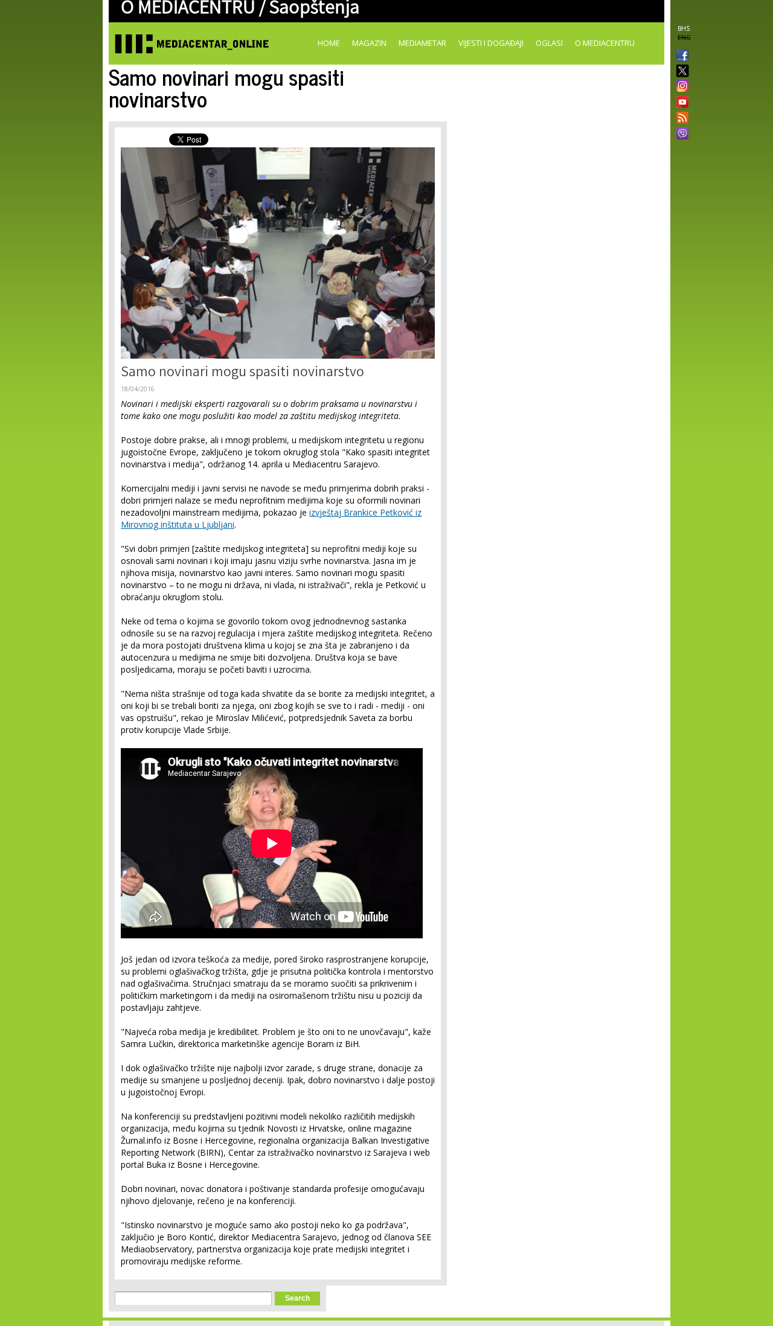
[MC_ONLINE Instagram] (680, 87)
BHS (684, 28)
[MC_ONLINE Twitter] (680, 71)
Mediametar (422, 42)
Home (329, 42)
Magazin (369, 42)
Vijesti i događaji (491, 42)
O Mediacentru (605, 42)
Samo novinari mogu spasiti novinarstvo (242, 373)
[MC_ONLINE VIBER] (680, 134)
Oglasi (549, 42)
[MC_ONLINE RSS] (680, 119)
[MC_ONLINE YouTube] (680, 102)
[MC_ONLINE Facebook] (680, 56)
